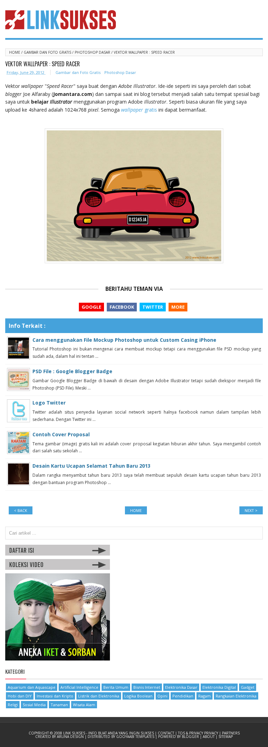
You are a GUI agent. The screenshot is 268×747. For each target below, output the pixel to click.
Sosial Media (34, 704)
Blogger (191, 736)
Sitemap (225, 736)
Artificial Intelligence (79, 687)
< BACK (20, 510)
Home (15, 52)
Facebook (122, 307)
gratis (139, 109)
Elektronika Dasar (181, 687)
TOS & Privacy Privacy (198, 733)
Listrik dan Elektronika (98, 696)
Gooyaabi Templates (135, 736)
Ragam (204, 696)
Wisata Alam (84, 704)
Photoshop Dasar (93, 52)
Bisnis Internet (146, 687)
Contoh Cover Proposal (61, 434)
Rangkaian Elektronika (236, 696)
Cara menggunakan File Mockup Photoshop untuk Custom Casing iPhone (124, 340)
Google (91, 307)
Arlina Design (71, 736)
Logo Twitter (49, 402)
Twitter (152, 307)
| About (208, 736)
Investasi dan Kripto (55, 696)
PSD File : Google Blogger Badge (72, 371)
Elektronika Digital (219, 687)
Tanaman (59, 704)
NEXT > (251, 510)
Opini (162, 696)
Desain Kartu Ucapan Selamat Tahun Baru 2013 (91, 465)
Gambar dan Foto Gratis (48, 52)
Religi (13, 704)
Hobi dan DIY (20, 696)
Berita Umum (115, 687)
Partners (231, 733)
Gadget (247, 687)
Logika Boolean (138, 696)
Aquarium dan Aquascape (31, 687)
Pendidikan (182, 696)
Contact (166, 733)
